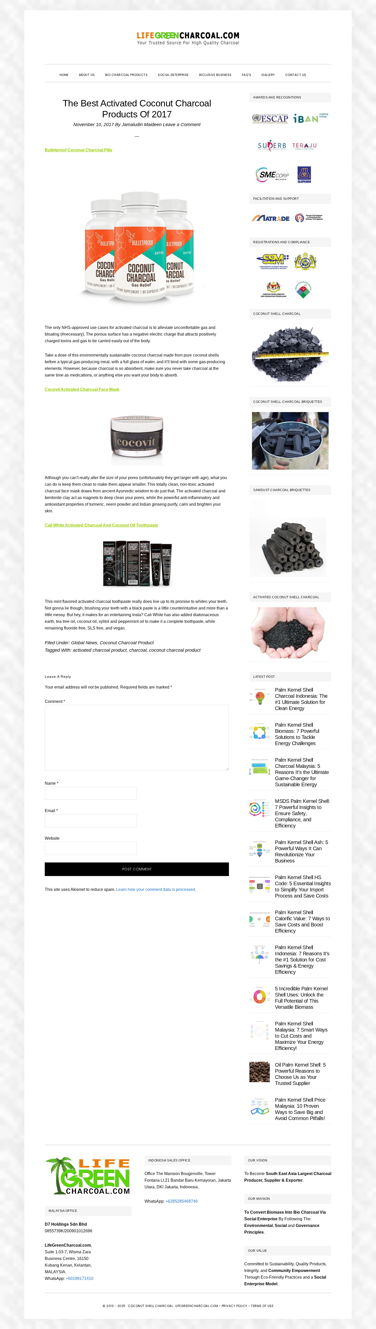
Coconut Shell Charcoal (150, 1306)
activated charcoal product (100, 650)
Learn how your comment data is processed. (156, 889)
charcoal (138, 650)
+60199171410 (79, 1278)
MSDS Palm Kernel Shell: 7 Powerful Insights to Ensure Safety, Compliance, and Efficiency (302, 813)
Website (52, 838)
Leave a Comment (182, 124)
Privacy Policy (234, 1306)
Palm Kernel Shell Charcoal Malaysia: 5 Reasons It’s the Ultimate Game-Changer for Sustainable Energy (302, 772)
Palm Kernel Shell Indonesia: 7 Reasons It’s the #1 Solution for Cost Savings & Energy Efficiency (302, 960)
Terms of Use (262, 1306)
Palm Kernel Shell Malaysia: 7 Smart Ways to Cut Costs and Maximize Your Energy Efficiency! (301, 1036)
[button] (317, 70)
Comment (55, 701)
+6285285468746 (181, 1201)
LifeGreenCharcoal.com (188, 38)
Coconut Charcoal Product (127, 642)
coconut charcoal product (175, 650)
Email (51, 811)
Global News (84, 642)
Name (51, 783)
